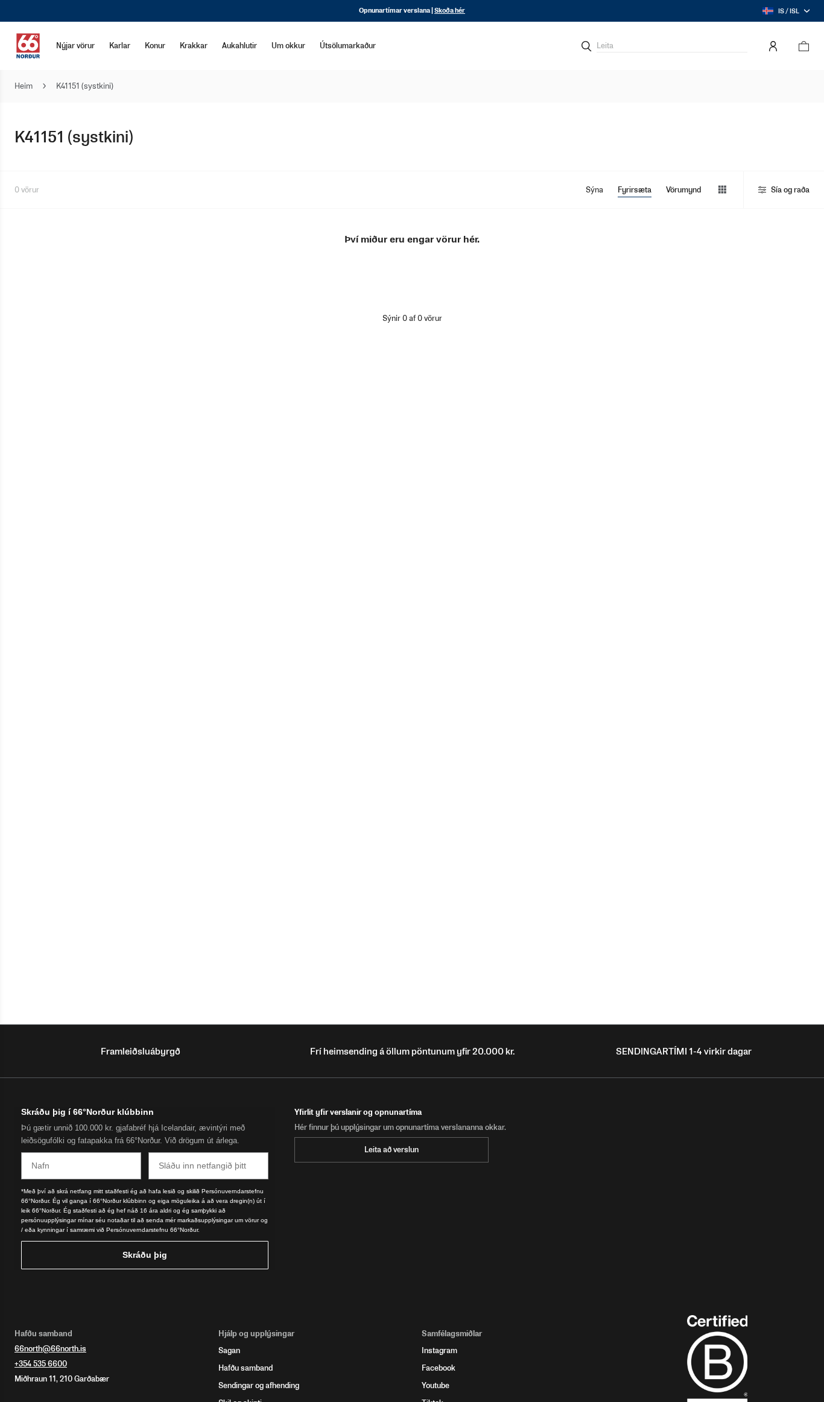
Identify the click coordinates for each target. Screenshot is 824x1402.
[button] (120, 45)
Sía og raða (790, 190)
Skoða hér (449, 10)
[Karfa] (800, 46)
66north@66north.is (50, 1348)
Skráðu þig (144, 1255)
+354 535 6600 (40, 1364)
